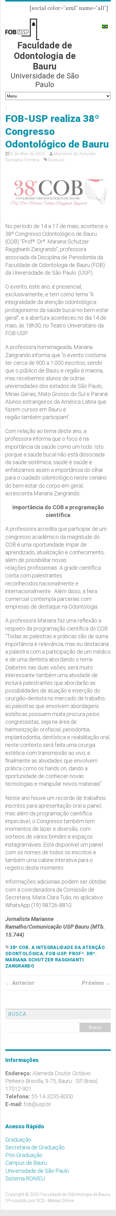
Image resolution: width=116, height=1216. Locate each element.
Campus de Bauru (26, 1163)
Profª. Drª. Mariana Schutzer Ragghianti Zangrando (51, 960)
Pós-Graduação (23, 1155)
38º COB (19, 947)
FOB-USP (56, 953)
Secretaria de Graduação (35, 1147)
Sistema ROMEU (25, 1178)
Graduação (18, 1139)
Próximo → (96, 983)
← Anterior (20, 983)
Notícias (56, 160)
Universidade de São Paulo (37, 1171)
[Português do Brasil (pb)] (105, 24)
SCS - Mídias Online (55, 1200)
